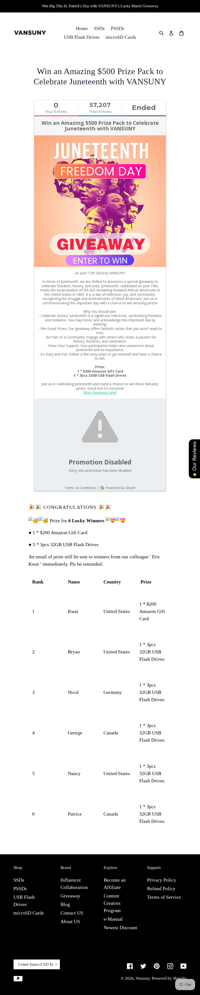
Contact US (71, 913)
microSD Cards (28, 913)
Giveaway (70, 895)
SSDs (18, 880)
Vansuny (143, 978)
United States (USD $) (35, 964)
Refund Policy (161, 888)
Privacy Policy (161, 880)
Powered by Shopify (169, 978)
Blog (65, 904)
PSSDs (20, 888)
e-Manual (113, 919)
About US (70, 921)
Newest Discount (120, 927)
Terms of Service (164, 897)
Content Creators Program (112, 903)
